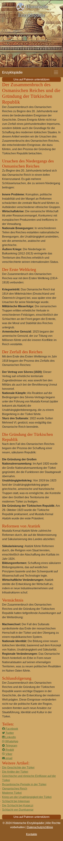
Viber (8, 754)
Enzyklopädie (12, 72)
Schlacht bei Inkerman (16, 801)
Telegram (11, 745)
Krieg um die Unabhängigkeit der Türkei (27, 797)
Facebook (11, 728)
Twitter (9, 732)
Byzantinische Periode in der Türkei (24, 784)
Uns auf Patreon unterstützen (31, 79)
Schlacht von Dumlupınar (17, 809)
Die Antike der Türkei (15, 771)
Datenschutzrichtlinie (40, 827)
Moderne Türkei (12, 792)
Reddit (9, 749)
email (8, 758)
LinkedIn (10, 737)
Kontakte (31, 834)
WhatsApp (11, 741)
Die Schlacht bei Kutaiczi (17, 805)
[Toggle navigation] (56, 72)
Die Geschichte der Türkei (18, 767)
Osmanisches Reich (14, 788)
